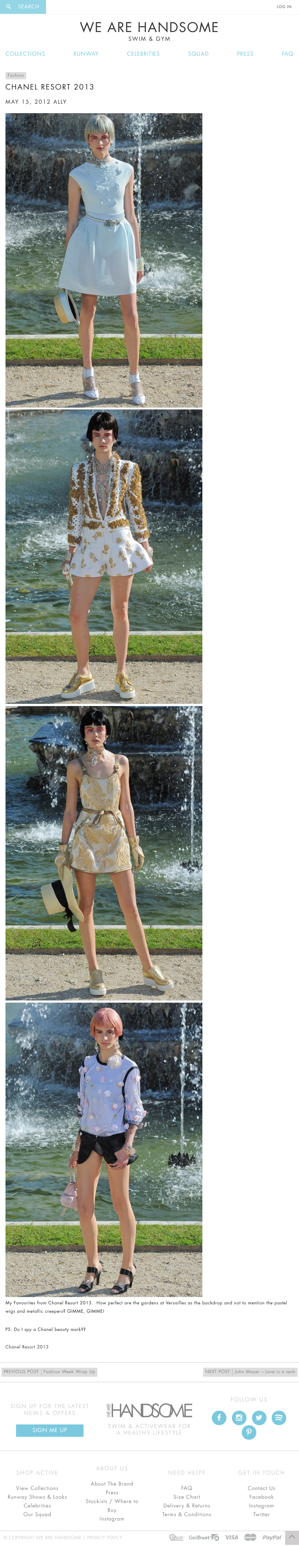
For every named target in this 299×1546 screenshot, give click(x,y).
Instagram (112, 1519)
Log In (284, 7)
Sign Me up (49, 1430)
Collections (25, 54)
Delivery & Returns (186, 1506)
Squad (198, 54)
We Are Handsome (150, 31)
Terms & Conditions (186, 1514)
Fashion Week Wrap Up (49, 1372)
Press (245, 54)
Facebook (261, 1497)
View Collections (37, 1488)
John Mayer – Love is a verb (250, 1372)
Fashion (16, 76)
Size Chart (186, 1497)
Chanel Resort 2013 (27, 1347)
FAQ (288, 54)
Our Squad (37, 1514)
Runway (86, 54)
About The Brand (112, 1484)
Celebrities (143, 54)
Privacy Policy (104, 1538)
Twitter (261, 1514)
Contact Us (261, 1488)
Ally (60, 102)
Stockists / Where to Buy (112, 1506)
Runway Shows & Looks (37, 1497)
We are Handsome (66, 6)
